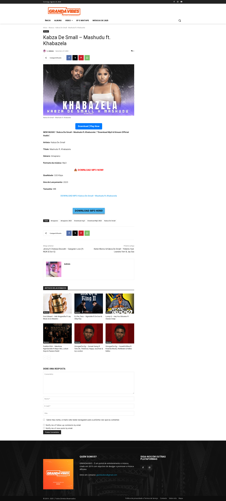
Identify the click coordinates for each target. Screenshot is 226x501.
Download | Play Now (89, 126)
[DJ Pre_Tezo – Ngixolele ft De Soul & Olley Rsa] (88, 304)
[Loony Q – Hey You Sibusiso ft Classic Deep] (120, 304)
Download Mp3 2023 (94, 221)
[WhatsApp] (87, 57)
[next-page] (49, 357)
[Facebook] (174, 1)
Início (45, 27)
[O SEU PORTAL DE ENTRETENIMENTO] (64, 11)
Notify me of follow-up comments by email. (63, 425)
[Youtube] (181, 1)
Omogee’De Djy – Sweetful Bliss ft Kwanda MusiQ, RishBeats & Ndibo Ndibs (119, 348)
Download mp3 (79, 221)
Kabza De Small (109, 221)
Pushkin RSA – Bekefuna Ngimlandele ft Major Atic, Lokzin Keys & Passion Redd (55, 348)
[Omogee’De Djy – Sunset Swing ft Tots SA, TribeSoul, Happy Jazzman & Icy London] (88, 333)
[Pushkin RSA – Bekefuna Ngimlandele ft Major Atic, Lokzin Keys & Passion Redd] (57, 333)
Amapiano (54, 221)
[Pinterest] (81, 57)
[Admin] (45, 51)
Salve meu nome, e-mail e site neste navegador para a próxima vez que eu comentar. (83, 420)
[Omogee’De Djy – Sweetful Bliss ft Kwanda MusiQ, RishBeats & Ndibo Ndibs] (120, 333)
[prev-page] (44, 357)
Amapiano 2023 (66, 221)
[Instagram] (177, 1)
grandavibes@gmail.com (106, 475)
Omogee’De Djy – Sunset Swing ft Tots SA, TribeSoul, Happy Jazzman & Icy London (88, 348)
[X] (75, 57)
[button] (180, 20)
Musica (51, 27)
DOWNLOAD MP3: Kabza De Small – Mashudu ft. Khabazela (89, 195)
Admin (51, 51)
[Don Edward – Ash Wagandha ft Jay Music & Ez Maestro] (57, 304)
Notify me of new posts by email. (59, 428)
